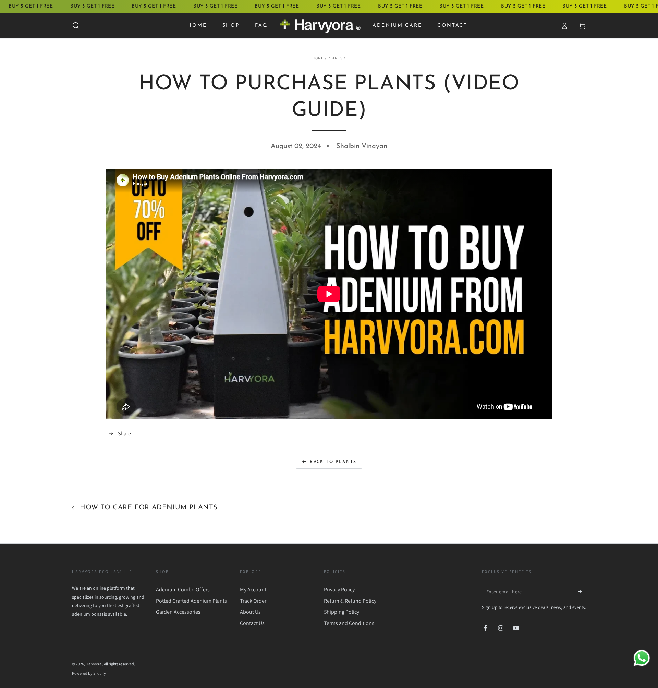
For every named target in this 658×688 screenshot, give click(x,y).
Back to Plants (333, 462)
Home (318, 58)
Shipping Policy (341, 611)
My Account (253, 589)
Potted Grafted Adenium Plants (191, 600)
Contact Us (252, 623)
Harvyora (94, 663)
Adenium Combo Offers (183, 589)
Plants (335, 58)
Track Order (253, 600)
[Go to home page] (320, 25)
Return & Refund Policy (350, 600)
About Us (250, 611)
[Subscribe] (582, 591)
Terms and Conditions (349, 623)
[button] (76, 25)
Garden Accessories (178, 611)
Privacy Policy (339, 589)
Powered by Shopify (89, 673)
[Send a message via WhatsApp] (641, 658)
